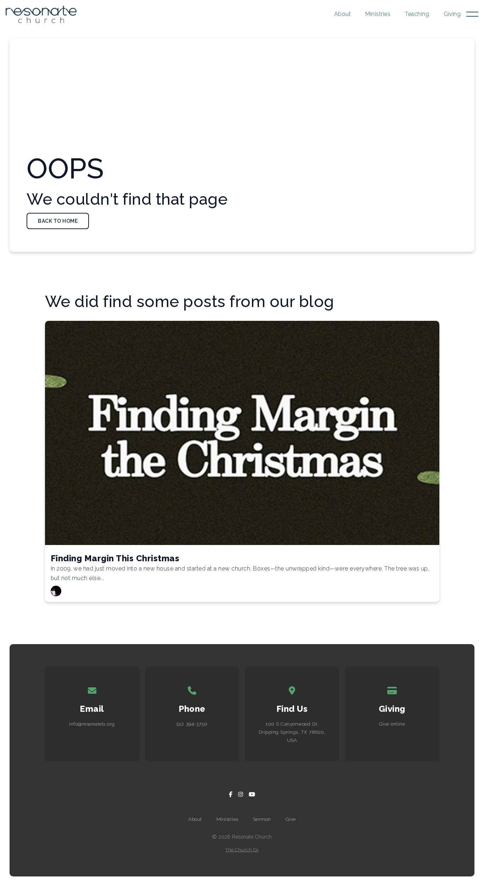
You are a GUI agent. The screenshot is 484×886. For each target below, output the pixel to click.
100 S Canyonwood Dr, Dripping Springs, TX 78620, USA (292, 732)
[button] (472, 14)
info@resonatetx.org (92, 724)
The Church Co (242, 849)
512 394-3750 (192, 724)
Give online (392, 724)
